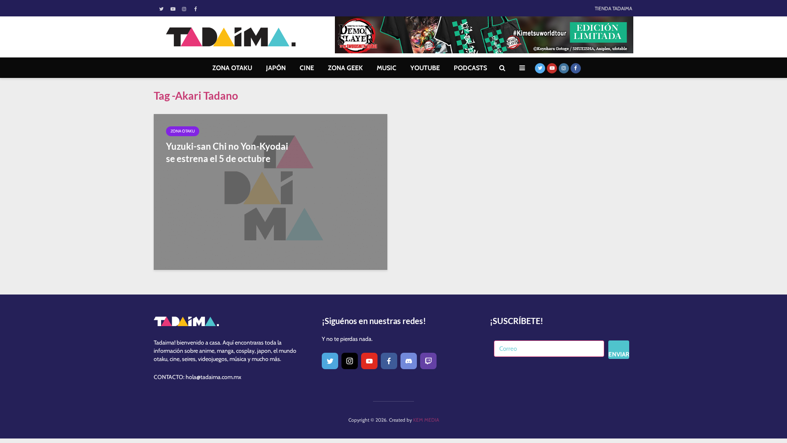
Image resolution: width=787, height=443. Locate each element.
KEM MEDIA (426, 420)
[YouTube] (369, 361)
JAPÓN (276, 68)
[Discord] (408, 361)
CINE (307, 68)
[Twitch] (428, 361)
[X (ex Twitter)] (330, 361)
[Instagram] (349, 361)
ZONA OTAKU (232, 68)
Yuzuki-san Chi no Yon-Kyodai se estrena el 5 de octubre (227, 152)
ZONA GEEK (345, 68)
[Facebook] (389, 361)
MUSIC (386, 68)
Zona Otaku (183, 131)
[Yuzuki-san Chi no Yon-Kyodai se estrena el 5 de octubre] (270, 191)
